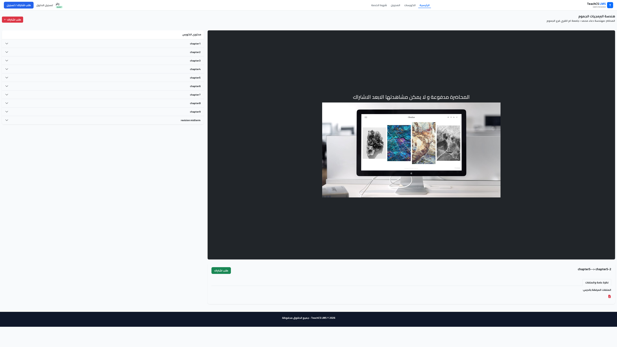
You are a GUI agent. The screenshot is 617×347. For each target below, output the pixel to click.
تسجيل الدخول (44, 5)
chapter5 (195, 77)
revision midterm (191, 120)
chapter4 (195, 69)
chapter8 (195, 103)
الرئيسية (425, 5)
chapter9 (195, 111)
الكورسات (410, 5)
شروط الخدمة (379, 5)
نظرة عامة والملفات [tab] (596, 282)
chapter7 (195, 94)
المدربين (395, 5)
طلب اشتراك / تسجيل (19, 5)
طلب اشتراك (14, 19)
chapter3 (195, 60)
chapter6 (195, 86)
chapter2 (195, 52)
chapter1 (195, 43)
